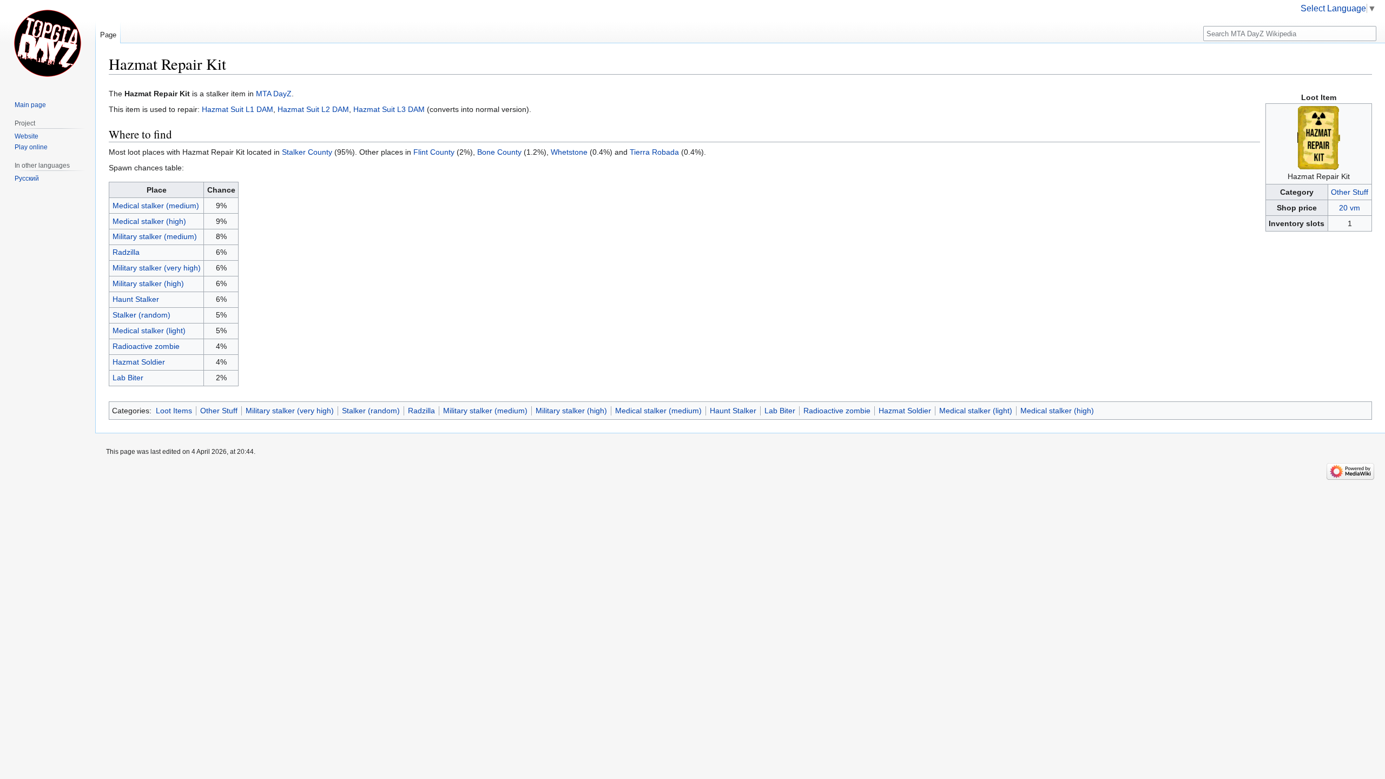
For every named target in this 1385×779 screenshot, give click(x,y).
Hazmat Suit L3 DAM (389, 109)
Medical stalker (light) (149, 330)
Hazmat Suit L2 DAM (313, 109)
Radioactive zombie (146, 346)
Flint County (433, 152)
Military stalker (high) (148, 283)
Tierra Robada (654, 152)
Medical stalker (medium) (156, 205)
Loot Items (174, 410)
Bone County (499, 152)
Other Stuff (1349, 192)
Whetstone (569, 152)
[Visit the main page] (47, 43)
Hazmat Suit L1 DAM (237, 109)
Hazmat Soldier (139, 362)
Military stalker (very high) (157, 267)
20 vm (1349, 207)
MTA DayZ (274, 93)
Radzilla (126, 252)
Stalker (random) (141, 315)
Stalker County (307, 152)
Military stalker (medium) (155, 236)
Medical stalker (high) (149, 221)
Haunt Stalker (136, 299)
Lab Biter (128, 377)
